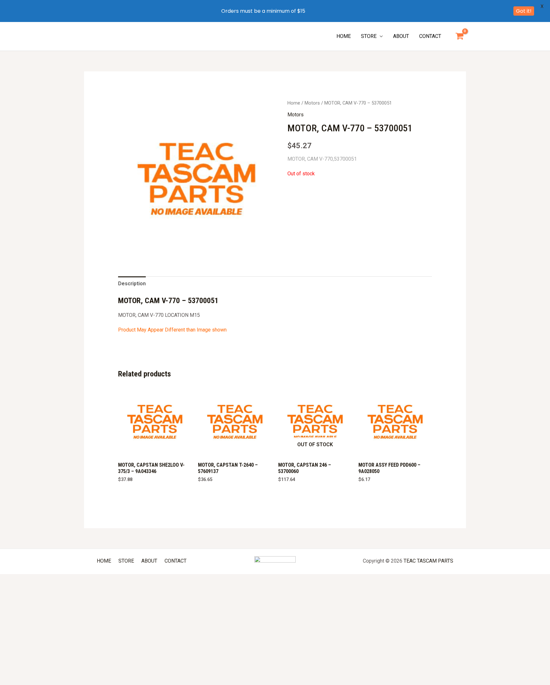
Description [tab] (132, 284)
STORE (369, 36)
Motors (312, 103)
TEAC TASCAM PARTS (428, 561)
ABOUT (401, 36)
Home (293, 103)
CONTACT (430, 36)
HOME (343, 36)
